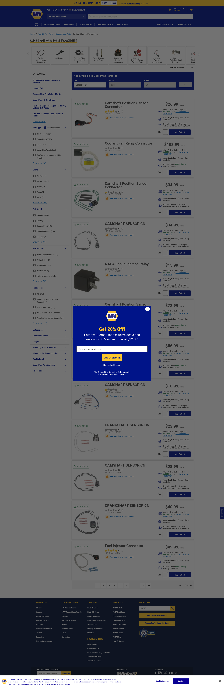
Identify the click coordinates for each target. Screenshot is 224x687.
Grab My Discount (112, 357)
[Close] (220, 681)
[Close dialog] (147, 309)
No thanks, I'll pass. (112, 365)
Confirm (181, 681)
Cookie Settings (162, 681)
